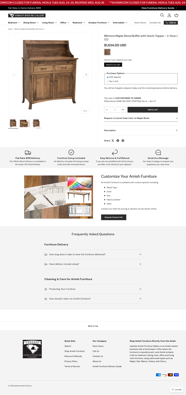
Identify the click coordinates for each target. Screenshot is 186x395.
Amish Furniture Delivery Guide (107, 366)
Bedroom (12, 22)
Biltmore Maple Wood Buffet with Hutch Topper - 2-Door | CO (30, 29)
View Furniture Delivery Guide (157, 8)
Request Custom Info (114, 217)
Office (63, 22)
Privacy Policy (71, 361)
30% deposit (115, 77)
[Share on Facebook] (117, 140)
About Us (97, 361)
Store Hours (140, 22)
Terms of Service (72, 366)
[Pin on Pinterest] (122, 140)
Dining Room (29, 22)
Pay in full (113, 81)
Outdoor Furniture (97, 22)
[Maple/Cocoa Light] (107, 52)
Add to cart (153, 109)
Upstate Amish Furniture (23, 386)
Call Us (96, 351)
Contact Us (155, 22)
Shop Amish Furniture (75, 351)
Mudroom (77, 22)
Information (119, 22)
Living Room (48, 22)
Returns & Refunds (73, 356)
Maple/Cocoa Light (113, 64)
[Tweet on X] (112, 140)
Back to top (93, 326)
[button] (176, 15)
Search (68, 346)
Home (10, 29)
